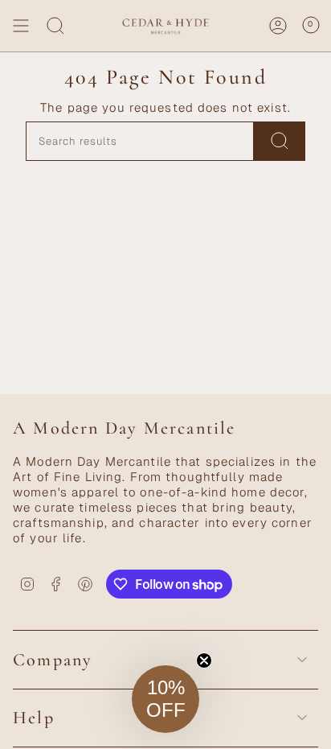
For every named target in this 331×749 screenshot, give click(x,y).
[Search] (55, 25)
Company (52, 659)
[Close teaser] (204, 660)
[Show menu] (21, 25)
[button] (165, 699)
